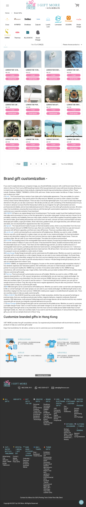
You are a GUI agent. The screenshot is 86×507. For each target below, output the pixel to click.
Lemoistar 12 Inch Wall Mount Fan (12, 70)
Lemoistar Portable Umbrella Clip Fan (33, 105)
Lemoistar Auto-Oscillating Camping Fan (53, 105)
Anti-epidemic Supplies (47, 474)
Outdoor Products (26, 463)
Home (7, 13)
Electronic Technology (37, 418)
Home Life (67, 432)
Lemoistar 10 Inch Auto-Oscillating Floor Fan (33, 139)
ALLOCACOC (10, 295)
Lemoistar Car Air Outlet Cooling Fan (74, 70)
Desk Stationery (67, 410)
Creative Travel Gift (36, 410)
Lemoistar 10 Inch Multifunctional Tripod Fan (12, 139)
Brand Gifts (18, 13)
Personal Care (36, 405)
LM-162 (28, 72)
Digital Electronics (57, 416)
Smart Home (37, 408)
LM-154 (7, 142)
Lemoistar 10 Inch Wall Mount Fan (33, 70)
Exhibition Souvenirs (47, 453)
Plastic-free (47, 471)
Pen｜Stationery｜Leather (70, 401)
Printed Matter (76, 409)
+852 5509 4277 (43, 388)
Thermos (9, 274)
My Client (60, 497)
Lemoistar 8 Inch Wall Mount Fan (53, 70)
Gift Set (15, 460)
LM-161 (48, 72)
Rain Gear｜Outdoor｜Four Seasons (29, 451)
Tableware (6, 465)
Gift (36, 497)
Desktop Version (43, 375)
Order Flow (52, 497)
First (18, 164)
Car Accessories (48, 456)
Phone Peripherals (57, 419)
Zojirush (46, 416)
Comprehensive (79, 437)
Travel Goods (37, 456)
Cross (7, 196)
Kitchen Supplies (67, 430)
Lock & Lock (9, 232)
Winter (25, 467)
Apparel (76, 433)
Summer (26, 465)
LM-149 (69, 142)
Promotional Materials (48, 485)
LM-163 (7, 72)
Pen (65, 406)
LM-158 (28, 107)
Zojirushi (8, 226)
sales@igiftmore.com (62, 388)
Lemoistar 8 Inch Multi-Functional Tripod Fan (53, 139)
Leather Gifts (48, 492)
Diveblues (47, 404)
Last (54, 164)
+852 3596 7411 (26, 388)
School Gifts (47, 459)
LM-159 (7, 107)
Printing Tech (43, 497)
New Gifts (17, 399)
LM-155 (69, 107)
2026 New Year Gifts (47, 490)
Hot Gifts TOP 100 (28, 401)
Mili (7, 287)
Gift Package (78, 417)
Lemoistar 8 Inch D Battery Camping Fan (74, 105)
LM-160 (69, 72)
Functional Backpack (36, 415)
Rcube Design (10, 253)
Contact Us (23, 497)
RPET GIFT (47, 487)
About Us (31, 497)
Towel (76, 435)
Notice (66, 408)
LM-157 (48, 107)
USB (55, 408)
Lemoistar (47, 406)
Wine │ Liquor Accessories (68, 435)
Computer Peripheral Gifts (57, 411)
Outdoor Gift (37, 413)
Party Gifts (16, 462)
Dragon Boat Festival (48, 464)
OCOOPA (9, 240)
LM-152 (28, 142)
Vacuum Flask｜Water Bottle (7, 461)
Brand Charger (11, 303)
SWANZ (8, 263)
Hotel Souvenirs (47, 461)
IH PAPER (9, 213)
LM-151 (48, 142)
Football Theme (46, 481)
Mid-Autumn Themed (48, 468)
